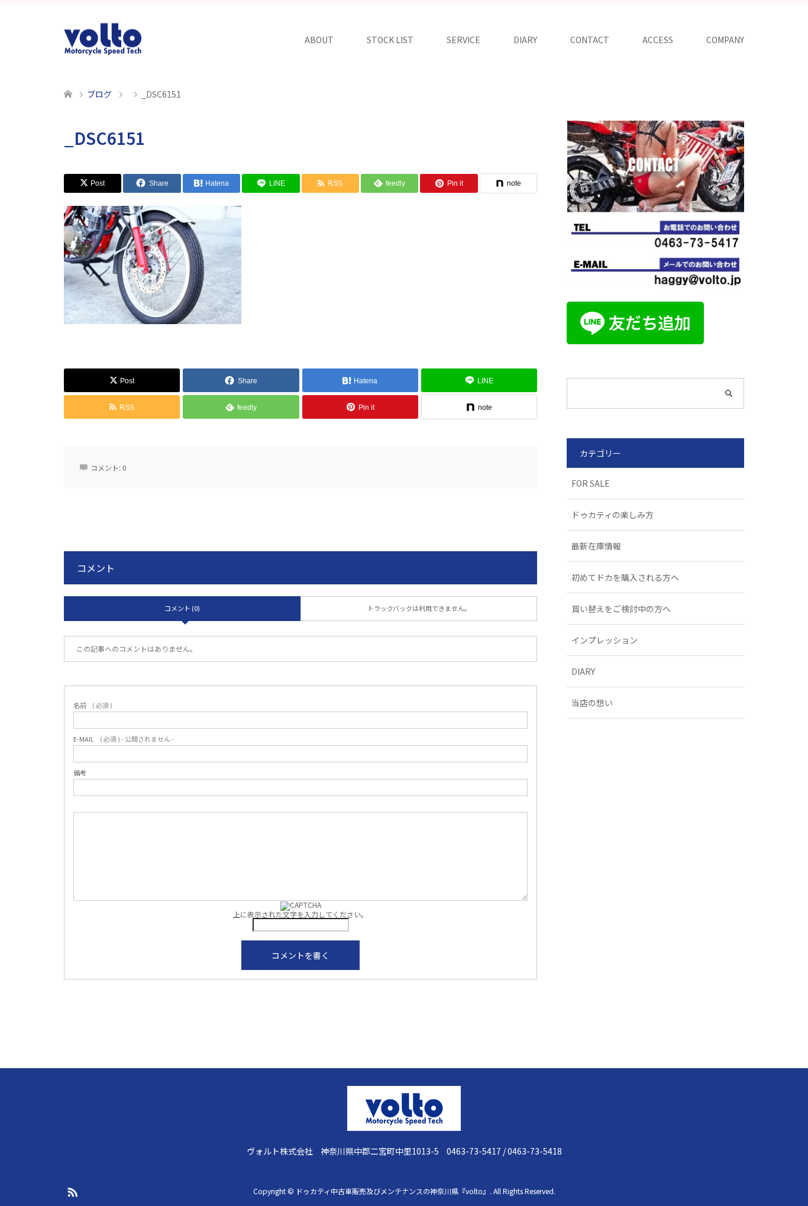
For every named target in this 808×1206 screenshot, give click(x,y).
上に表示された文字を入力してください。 (300, 914)
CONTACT (589, 40)
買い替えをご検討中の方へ (621, 609)
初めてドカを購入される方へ (625, 577)
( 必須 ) (92, 705)
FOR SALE (590, 483)
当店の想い (592, 703)
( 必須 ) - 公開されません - (123, 739)
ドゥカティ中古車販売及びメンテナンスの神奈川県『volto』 (393, 1191)
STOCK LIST (390, 40)
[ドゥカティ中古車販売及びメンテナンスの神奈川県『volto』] (103, 39)
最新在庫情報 (596, 546)
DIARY (525, 40)
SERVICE (463, 40)
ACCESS (657, 40)
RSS (72, 1191)
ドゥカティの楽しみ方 (612, 514)
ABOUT (319, 40)
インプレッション (604, 640)
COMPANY (725, 40)
